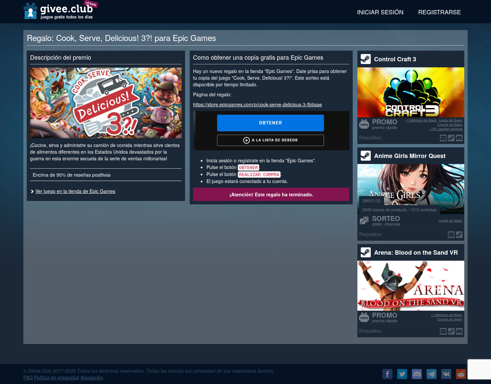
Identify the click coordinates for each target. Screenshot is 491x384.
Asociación (91, 377)
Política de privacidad (56, 377)
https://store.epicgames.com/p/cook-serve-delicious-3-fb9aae (257, 104)
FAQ (28, 377)
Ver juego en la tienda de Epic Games (75, 191)
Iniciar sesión (380, 11)
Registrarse (439, 11)
